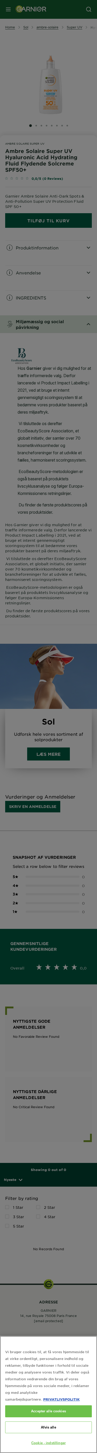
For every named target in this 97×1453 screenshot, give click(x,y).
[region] (48, 1394)
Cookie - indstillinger (48, 1443)
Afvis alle (48, 1427)
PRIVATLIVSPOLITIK (61, 1399)
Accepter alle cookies (48, 1411)
